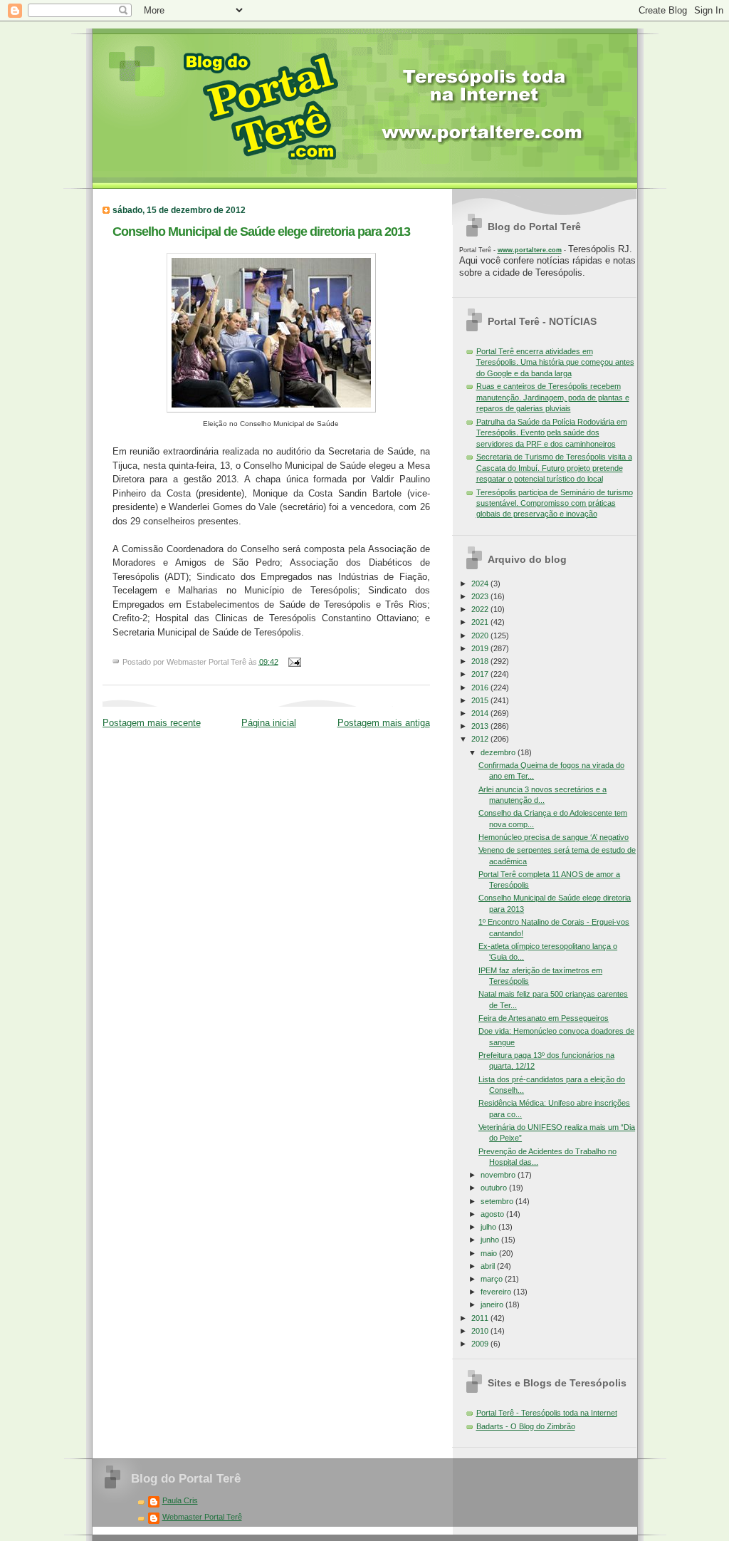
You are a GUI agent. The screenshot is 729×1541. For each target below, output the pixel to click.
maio (490, 1253)
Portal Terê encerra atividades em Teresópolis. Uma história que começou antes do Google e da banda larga (555, 362)
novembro (499, 1175)
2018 (481, 661)
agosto (493, 1214)
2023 (481, 596)
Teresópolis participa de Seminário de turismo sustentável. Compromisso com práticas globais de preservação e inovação (554, 503)
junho (491, 1239)
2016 (481, 687)
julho (489, 1227)
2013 (481, 726)
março (493, 1279)
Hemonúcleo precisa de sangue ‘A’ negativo (553, 837)
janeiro (493, 1304)
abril (489, 1266)
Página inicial (268, 722)
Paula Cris (180, 1500)
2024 (481, 583)
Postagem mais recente (152, 722)
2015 (481, 700)
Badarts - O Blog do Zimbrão (525, 1426)
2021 (481, 622)
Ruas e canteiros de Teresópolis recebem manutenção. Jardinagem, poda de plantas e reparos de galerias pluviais (552, 397)
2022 (481, 609)
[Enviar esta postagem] (293, 661)
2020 (481, 635)
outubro (495, 1187)
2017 (481, 674)
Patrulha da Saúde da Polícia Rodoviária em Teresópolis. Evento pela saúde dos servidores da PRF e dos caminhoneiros (551, 432)
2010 (481, 1331)
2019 (481, 648)
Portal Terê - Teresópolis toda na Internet (546, 1412)
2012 (481, 739)
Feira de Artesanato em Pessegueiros (543, 1018)
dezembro (499, 752)
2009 (481, 1343)
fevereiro (497, 1291)
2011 (481, 1318)
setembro (498, 1201)
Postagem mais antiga (383, 722)
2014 (481, 713)
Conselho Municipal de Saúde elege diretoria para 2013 (261, 231)
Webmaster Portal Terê (202, 1517)
